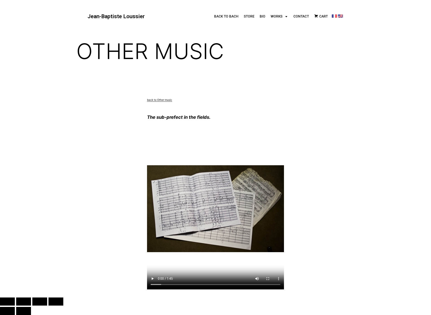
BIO (262, 16)
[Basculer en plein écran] (23, 301)
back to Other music (159, 99)
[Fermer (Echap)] (55, 301)
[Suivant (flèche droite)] (23, 311)
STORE (249, 16)
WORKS (276, 16)
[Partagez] (39, 301)
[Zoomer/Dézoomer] (7, 301)
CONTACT (301, 16)
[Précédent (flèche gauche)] (7, 311)
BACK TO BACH (226, 16)
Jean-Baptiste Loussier (116, 16)
